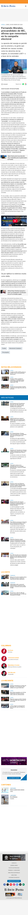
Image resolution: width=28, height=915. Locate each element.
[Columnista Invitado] (4, 658)
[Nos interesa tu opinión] (14, 857)
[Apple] (20, 884)
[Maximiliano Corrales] (4, 666)
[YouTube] (11, 884)
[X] (8, 884)
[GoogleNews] (17, 884)
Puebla (4, 348)
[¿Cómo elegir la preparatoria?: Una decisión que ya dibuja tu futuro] (5, 706)
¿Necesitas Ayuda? (14, 881)
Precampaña (5, 352)
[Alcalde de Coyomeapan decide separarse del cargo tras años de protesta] (5, 386)
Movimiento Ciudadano (15, 348)
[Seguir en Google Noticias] (26, 84)
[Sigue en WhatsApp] (23, 84)
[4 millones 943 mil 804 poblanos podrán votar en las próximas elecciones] (5, 372)
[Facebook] (4, 884)
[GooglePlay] (23, 884)
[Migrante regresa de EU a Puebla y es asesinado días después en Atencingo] (5, 699)
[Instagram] (14, 884)
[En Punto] (4, 651)
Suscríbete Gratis (14, 778)
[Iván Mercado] (4, 673)
